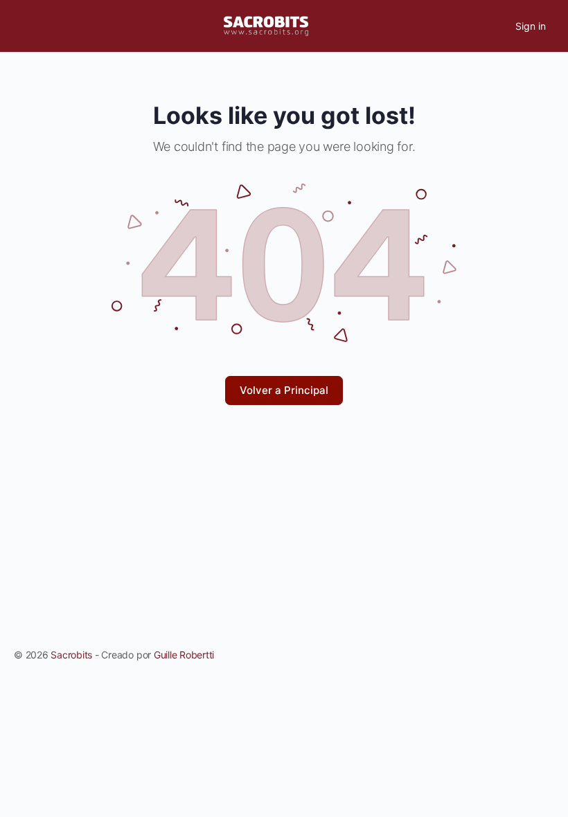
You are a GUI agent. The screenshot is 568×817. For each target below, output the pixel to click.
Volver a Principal (284, 390)
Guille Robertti (184, 655)
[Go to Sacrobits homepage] (266, 25)
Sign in (530, 26)
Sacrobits (71, 655)
